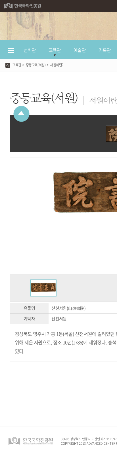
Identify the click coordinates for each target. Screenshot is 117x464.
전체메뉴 (11, 52)
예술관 (80, 49)
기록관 (105, 49)
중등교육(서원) (35, 64)
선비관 (30, 49)
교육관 (55, 49)
